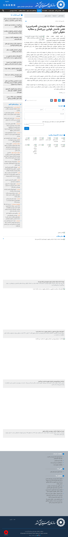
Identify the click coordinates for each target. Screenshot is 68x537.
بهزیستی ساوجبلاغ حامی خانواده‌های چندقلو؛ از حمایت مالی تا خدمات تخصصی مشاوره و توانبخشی (12, 217)
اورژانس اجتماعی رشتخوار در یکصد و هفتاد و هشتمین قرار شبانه (13, 32)
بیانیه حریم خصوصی (58, 460)
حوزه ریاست (51, 11)
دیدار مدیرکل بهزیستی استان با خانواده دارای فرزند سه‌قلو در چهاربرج (12, 108)
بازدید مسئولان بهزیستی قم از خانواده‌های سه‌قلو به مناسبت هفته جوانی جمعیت (13, 194)
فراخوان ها (59, 476)
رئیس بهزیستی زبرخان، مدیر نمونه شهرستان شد (13, 76)
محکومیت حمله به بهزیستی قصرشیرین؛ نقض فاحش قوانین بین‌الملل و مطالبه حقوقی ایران (45, 29)
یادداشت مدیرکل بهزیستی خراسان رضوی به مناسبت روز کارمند (51, 381)
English (7, 1)
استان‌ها (39, 11)
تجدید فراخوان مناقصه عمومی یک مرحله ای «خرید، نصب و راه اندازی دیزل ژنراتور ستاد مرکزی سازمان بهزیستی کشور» (54, 495)
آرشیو (11, 519)
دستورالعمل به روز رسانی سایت (56, 463)
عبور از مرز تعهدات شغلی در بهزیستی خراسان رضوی (53, 431)
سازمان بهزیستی (44, 4)
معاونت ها (44, 11)
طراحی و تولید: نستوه (33, 535)
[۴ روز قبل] (34, 309)
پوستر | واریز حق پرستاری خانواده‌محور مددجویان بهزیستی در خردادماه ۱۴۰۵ (13, 200)
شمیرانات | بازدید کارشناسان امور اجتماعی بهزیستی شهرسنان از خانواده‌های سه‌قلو (12, 140)
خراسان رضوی (48, 16)
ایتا (14, 5)
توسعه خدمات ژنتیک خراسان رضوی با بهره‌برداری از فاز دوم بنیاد (51, 282)
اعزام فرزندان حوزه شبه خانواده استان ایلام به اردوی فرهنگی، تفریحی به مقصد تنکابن (12, 163)
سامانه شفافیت (22, 11)
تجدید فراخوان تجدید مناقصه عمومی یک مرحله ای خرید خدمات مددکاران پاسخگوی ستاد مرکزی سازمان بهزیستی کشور (54, 500)
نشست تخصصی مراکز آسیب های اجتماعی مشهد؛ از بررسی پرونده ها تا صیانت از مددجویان (13, 82)
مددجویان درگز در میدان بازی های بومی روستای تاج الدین (13, 44)
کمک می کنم (58, 11)
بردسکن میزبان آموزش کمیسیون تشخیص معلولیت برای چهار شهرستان (14, 90)
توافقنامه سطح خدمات (57, 465)
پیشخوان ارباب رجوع (31, 11)
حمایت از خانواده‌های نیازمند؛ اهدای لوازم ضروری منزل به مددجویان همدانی (12, 134)
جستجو (4, 5)
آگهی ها (59, 469)
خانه (63, 11)
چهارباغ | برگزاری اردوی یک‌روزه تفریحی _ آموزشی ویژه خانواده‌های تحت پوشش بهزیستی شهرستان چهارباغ (12, 169)
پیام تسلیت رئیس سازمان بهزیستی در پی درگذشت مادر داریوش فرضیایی (12, 120)
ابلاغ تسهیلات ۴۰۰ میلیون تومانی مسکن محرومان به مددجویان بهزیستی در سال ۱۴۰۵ (12, 185)
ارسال (26, 128)
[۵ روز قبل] (34, 259)
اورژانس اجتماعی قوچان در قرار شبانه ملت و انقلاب (14, 51)
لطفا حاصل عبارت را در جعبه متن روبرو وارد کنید (53, 122)
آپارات (9, 5)
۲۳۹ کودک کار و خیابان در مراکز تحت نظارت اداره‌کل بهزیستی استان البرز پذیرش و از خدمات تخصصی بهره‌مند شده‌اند (12, 175)
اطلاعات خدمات (57, 454)
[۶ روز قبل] (34, 408)
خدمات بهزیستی (13, 11)
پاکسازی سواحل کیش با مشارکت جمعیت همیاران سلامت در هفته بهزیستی (12, 114)
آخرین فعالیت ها (15, 15)
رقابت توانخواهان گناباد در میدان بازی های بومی (14, 38)
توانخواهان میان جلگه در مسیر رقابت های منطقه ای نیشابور (14, 98)
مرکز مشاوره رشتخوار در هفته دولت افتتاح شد (13, 69)
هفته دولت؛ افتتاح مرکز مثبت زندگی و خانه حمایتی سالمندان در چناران (13, 20)
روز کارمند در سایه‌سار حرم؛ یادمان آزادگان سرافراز (13, 26)
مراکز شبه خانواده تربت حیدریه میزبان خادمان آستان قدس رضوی (13, 63)
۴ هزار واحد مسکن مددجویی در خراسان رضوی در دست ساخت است (13, 57)
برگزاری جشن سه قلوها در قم (13, 213)
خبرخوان (7, 5)
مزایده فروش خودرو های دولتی (56, 472)
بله (12, 5)
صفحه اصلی (61, 16)
